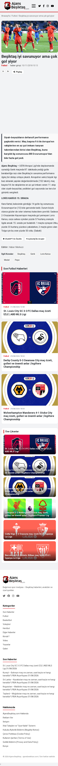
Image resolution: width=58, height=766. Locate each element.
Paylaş (19, 72)
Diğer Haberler (9, 632)
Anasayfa (5, 16)
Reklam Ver (8, 718)
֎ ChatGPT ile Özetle (12, 239)
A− (3, 71)
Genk (33, 254)
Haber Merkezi (16, 247)
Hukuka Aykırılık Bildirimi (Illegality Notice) (21, 730)
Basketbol (7, 620)
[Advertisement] (29, 104)
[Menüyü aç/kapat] (34, 5)
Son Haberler (8, 612)
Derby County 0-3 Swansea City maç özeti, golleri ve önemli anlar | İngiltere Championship (28, 363)
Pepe (17, 260)
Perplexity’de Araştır (35, 239)
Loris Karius (45, 254)
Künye (5, 746)
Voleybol (6, 624)
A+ (8, 71)
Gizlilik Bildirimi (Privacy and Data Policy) (20, 742)
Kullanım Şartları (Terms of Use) (17, 738)
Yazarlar (6, 644)
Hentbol (6, 628)
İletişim (6, 722)
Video (5, 640)
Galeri (5, 649)
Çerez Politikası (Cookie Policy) (16, 734)
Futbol (14, 16)
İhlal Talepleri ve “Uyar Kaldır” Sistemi (19, 726)
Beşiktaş (21, 254)
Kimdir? (6, 636)
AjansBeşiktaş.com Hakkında (15, 713)
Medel (7, 260)
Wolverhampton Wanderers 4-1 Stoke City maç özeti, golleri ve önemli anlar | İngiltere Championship (29, 416)
